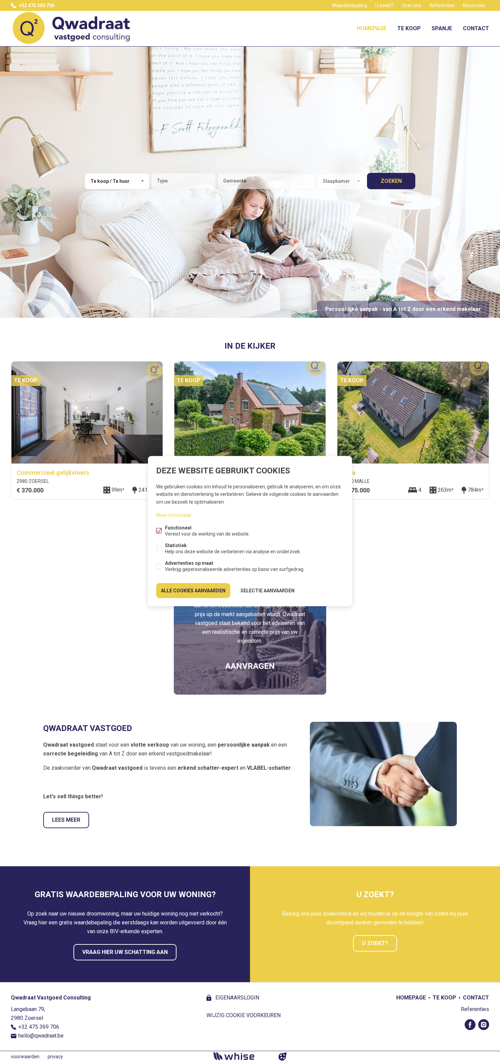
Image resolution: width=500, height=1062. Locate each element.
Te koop (409, 28)
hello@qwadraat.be (41, 1035)
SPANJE (442, 28)
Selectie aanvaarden (267, 590)
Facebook (470, 1024)
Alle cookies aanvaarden (193, 590)
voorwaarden (25, 1056)
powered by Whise (242, 1056)
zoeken (391, 181)
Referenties (442, 5)
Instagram (483, 1024)
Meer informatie (173, 515)
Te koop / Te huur (110, 181)
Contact (476, 28)
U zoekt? (384, 5)
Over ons (411, 5)
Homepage (371, 28)
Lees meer (66, 820)
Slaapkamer (336, 181)
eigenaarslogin (236, 997)
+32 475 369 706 (36, 5)
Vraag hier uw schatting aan (125, 952)
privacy (55, 1056)
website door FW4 (283, 1056)
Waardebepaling (349, 5)
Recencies (474, 5)
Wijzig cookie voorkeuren (243, 1015)
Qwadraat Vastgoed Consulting (51, 997)
